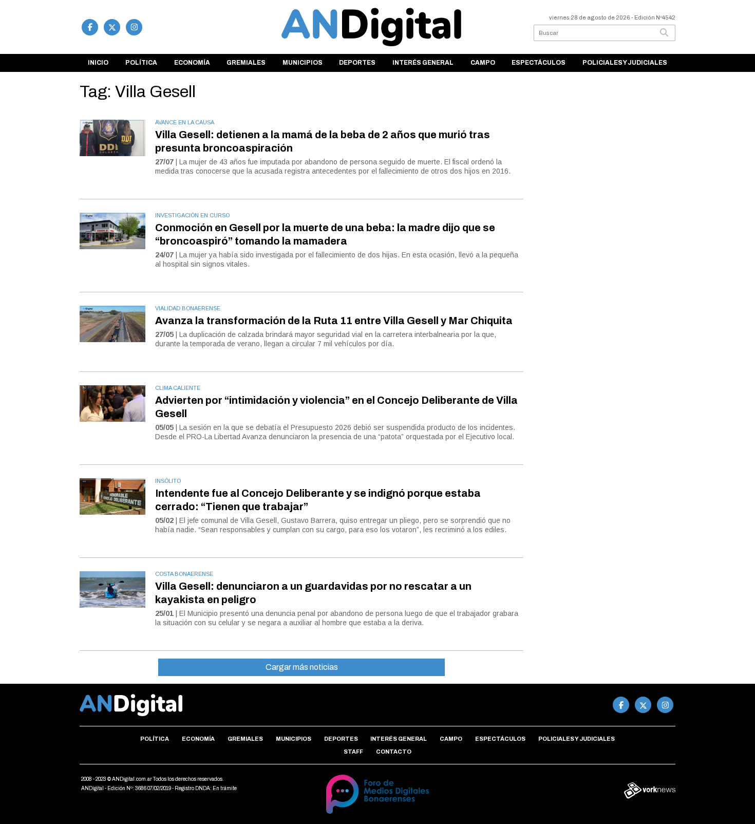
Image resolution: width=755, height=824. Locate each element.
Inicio (98, 62)
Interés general (423, 62)
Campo (482, 62)
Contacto (393, 751)
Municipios (302, 62)
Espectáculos (538, 62)
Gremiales (246, 62)
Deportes (357, 62)
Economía (192, 62)
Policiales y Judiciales (624, 62)
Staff (353, 751)
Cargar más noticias (302, 667)
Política (141, 62)
